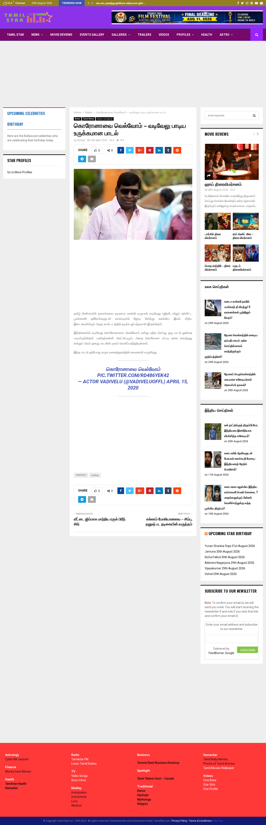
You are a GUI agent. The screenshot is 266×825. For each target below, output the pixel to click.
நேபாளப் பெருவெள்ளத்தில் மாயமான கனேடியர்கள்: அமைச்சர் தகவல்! (240, 379)
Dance (141, 790)
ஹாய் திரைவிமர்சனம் (223, 184)
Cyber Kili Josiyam (17, 759)
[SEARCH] (254, 115)
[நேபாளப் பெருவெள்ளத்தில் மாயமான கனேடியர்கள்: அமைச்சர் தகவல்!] (213, 387)
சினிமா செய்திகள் (105, 119)
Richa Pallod (213, 557)
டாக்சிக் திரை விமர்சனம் (213, 236)
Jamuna (210, 551)
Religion (142, 803)
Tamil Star (15, 34)
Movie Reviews (61, 34)
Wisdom (76, 805)
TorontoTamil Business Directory (158, 762)
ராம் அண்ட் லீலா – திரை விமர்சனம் (243, 236)
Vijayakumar (213, 568)
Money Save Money (18, 771)
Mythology (144, 799)
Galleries (119, 34)
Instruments (78, 796)
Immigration (79, 792)
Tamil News (88, 119)
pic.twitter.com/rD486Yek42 (133, 375)
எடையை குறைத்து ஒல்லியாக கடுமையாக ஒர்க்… (120, 3)
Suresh (81, 140)
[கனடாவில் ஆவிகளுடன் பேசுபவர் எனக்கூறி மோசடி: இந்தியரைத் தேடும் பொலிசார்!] (213, 467)
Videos (164, 34)
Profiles (183, 34)
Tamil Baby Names (215, 759)
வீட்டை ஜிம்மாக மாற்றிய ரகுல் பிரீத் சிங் (100, 521)
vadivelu (81, 475)
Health (206, 34)
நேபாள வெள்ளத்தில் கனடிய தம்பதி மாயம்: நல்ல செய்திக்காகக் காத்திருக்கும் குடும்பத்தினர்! (231, 345)
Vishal (209, 574)
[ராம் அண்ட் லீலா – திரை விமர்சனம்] (246, 221)
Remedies (11, 788)
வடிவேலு (95, 475)
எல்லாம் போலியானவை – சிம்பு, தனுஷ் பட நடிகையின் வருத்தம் (169, 521)
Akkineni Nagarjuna (217, 562)
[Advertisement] (133, 74)
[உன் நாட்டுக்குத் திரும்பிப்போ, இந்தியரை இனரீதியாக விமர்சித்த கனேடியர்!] (213, 439)
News (35, 34)
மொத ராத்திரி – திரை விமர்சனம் (217, 268)
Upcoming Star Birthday (230, 533)
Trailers (144, 34)
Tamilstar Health (15, 783)
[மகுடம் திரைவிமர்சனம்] (246, 253)
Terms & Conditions (200, 820)
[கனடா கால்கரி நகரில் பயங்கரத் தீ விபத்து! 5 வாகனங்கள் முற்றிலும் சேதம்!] (213, 315)
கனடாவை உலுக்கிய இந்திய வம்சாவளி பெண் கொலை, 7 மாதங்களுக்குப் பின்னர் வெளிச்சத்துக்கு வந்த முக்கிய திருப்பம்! (231, 497)
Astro (224, 34)
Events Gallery (92, 34)
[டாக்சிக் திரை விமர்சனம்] (218, 221)
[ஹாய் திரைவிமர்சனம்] (232, 162)
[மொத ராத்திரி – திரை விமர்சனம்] (218, 253)
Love (74, 801)
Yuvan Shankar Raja (218, 546)
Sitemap (218, 820)
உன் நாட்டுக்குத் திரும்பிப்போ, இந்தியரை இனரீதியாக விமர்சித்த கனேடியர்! (241, 430)
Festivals (143, 795)
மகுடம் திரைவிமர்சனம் (242, 268)
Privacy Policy (179, 820)
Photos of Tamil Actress (219, 763)
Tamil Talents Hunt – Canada (155, 778)
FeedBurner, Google (221, 653)
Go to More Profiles (19, 172)
